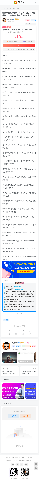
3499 (19, 346)
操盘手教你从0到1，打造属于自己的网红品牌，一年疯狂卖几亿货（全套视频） (18, 14)
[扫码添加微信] (36, 468)
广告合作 (23, 458)
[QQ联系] (36, 464)
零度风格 (10, 19)
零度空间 (25, 460)
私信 (34, 20)
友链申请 (8, 458)
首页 (3, 8)
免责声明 (15, 458)
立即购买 (19, 46)
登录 (14, 416)
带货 (14, 8)
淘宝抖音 (9, 8)
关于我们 (30, 458)
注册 (26, 416)
